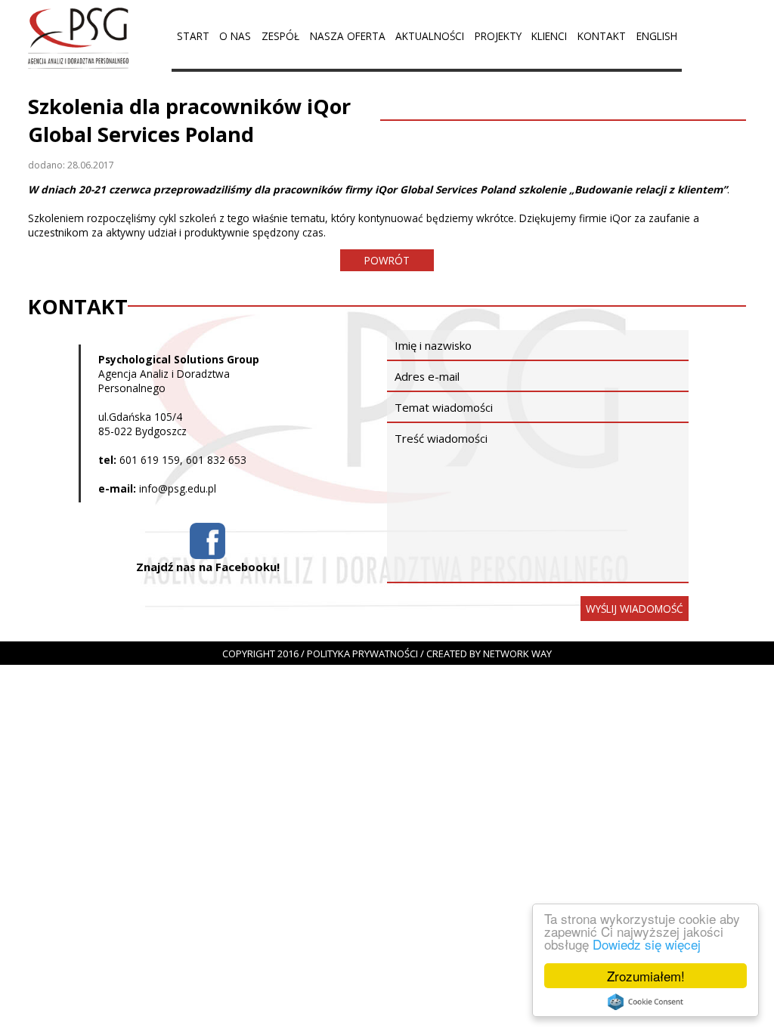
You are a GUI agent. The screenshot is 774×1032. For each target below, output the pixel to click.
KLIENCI (549, 36)
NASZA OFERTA (347, 36)
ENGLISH (656, 36)
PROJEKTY (498, 36)
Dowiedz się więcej (647, 944)
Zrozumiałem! (646, 975)
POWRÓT (387, 260)
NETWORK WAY (517, 653)
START (193, 36)
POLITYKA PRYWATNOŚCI (362, 653)
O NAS (235, 36)
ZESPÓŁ (280, 36)
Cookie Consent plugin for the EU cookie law (645, 1001)
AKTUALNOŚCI (429, 36)
